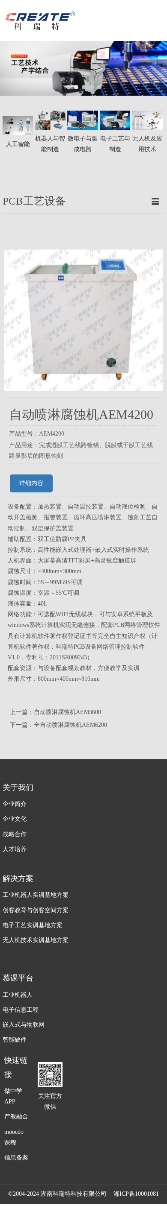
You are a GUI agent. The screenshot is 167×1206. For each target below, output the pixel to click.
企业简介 (15, 804)
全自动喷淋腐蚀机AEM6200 (70, 725)
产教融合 (16, 1116)
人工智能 (18, 144)
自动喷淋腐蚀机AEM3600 (67, 712)
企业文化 (15, 819)
